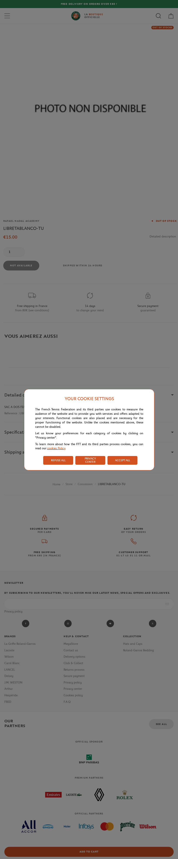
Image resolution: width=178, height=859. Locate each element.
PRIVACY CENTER (90, 460)
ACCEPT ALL (122, 460)
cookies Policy (56, 448)
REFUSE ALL (58, 460)
